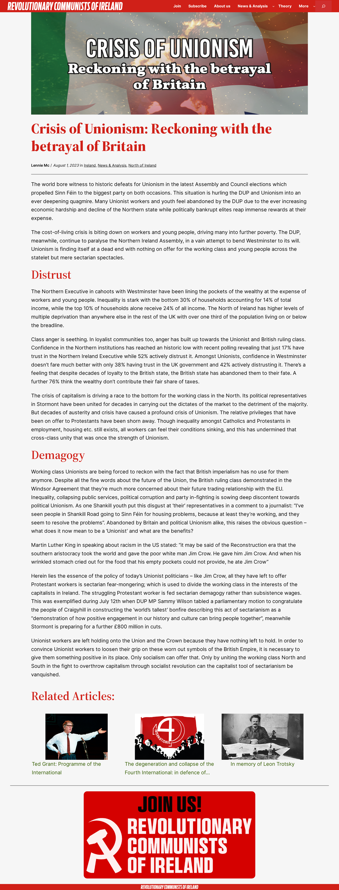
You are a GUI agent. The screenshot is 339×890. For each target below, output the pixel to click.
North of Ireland (142, 165)
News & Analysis (112, 165)
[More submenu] (314, 6)
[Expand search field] (323, 6)
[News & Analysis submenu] (273, 6)
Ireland (90, 165)
